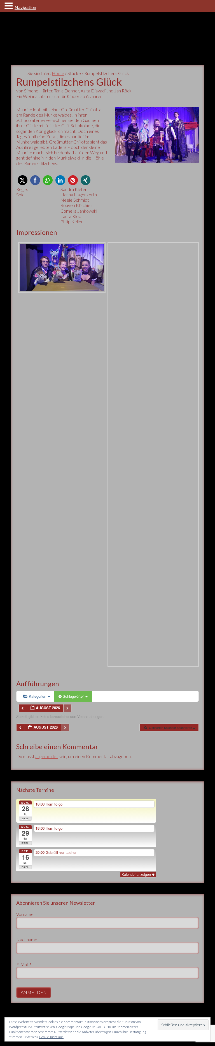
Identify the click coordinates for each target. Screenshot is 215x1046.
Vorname (25, 914)
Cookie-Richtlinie (51, 1037)
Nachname (26, 939)
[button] (22, 180)
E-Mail (23, 964)
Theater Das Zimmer (107, 38)
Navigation (25, 7)
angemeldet (46, 756)
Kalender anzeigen (137, 874)
